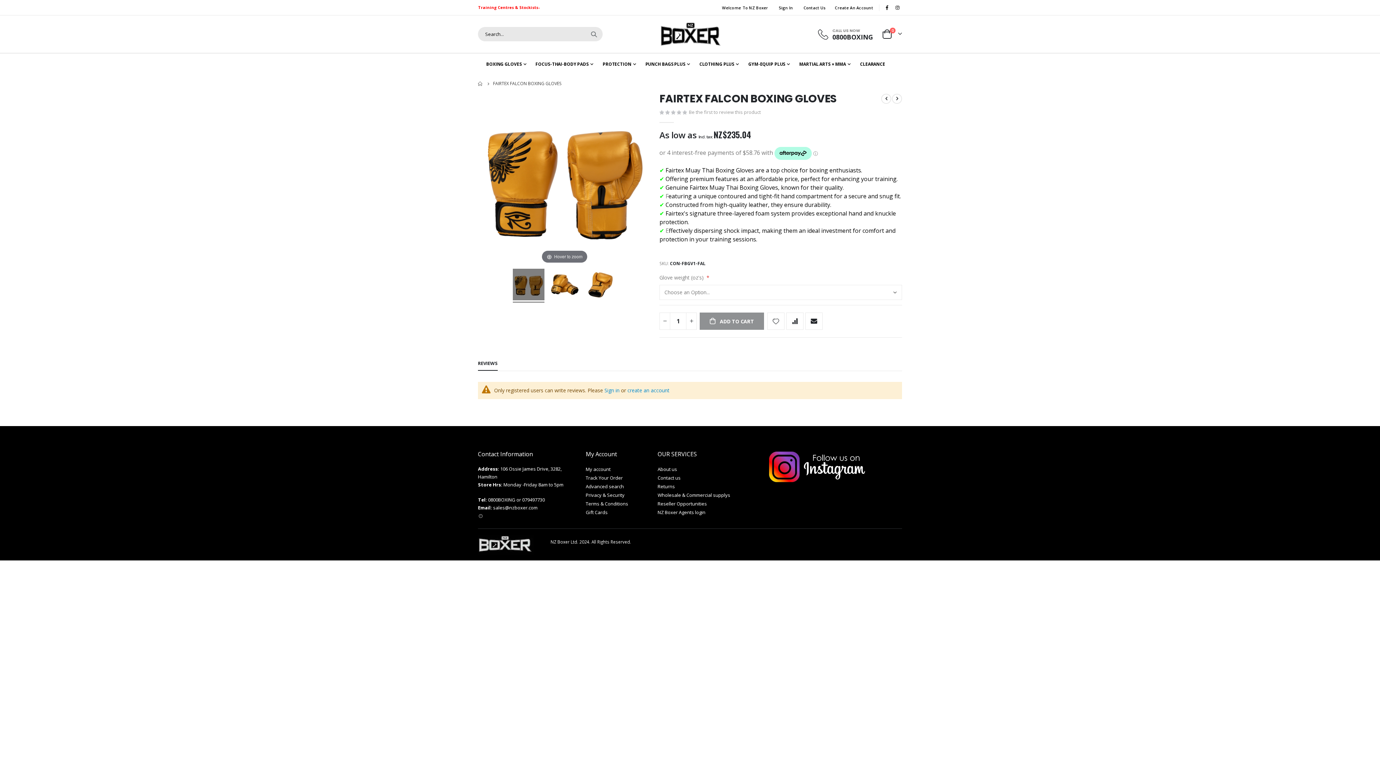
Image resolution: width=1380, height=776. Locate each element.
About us (667, 469)
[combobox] (540, 34)
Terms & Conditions (607, 503)
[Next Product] (897, 99)
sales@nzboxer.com (515, 507)
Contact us (669, 478)
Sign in (612, 390)
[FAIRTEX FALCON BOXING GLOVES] (528, 285)
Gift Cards (597, 512)
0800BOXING (501, 499)
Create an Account (854, 7)
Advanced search (605, 486)
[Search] (594, 34)
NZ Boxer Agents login (681, 512)
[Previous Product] (886, 99)
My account (598, 469)
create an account (648, 390)
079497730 (533, 499)
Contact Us (815, 7)
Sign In (786, 7)
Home (480, 83)
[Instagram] (897, 7)
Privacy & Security (605, 495)
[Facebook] (887, 7)
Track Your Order (604, 478)
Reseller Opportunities (682, 503)
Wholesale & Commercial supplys (694, 495)
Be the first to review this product (725, 112)
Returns (666, 486)
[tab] (488, 363)
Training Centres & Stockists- (509, 7)
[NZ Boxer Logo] (690, 34)
